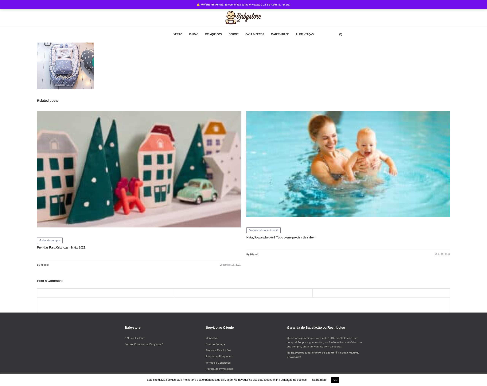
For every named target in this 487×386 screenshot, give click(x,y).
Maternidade (280, 34)
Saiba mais (319, 379)
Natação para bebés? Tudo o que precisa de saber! (280, 237)
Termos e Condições (218, 362)
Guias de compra (49, 240)
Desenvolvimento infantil (263, 230)
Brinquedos (213, 34)
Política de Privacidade (219, 368)
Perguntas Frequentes (219, 356)
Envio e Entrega (215, 344)
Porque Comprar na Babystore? (144, 344)
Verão (177, 34)
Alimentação (305, 34)
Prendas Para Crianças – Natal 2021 (61, 247)
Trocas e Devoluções (218, 350)
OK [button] (335, 379)
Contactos (212, 337)
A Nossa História (134, 337)
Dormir (234, 34)
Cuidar (193, 34)
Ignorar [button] (286, 4)
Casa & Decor (254, 34)
